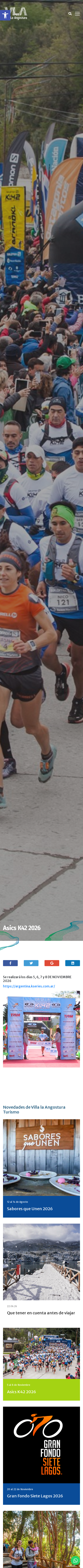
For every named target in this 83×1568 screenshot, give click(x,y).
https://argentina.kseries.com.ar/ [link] (29, 986)
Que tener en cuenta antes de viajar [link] (41, 1312)
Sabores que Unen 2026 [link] (30, 1208)
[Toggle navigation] (77, 14)
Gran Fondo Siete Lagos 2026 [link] (35, 1495)
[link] (5, 15)
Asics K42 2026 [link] (21, 1391)
